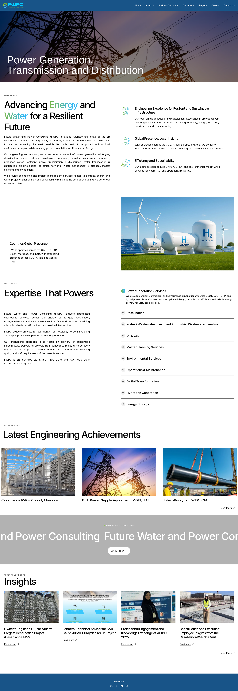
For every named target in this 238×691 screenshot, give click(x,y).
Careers (215, 5)
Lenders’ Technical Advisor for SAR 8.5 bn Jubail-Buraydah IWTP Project (89, 631)
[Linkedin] (121, 686)
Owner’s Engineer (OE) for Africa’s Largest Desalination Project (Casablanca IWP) (28, 633)
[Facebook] (111, 686)
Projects (203, 5)
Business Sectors (167, 5)
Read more (10, 644)
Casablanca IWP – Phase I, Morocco (29, 500)
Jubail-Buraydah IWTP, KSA (185, 500)
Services (187, 5)
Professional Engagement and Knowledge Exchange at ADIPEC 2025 (144, 633)
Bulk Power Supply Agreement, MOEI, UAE (116, 500)
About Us (149, 5)
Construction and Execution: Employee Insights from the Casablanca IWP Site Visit (200, 633)
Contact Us (229, 5)
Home (138, 5)
